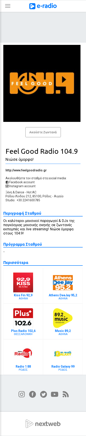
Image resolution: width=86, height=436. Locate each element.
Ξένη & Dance (15, 192)
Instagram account (22, 186)
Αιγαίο (59, 196)
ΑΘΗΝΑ (23, 296)
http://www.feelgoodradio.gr (26, 170)
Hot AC (31, 192)
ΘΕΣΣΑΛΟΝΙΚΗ (23, 332)
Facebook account (22, 182)
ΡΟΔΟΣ (23, 368)
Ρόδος (47, 196)
